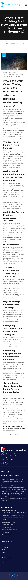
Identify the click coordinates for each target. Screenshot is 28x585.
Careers (4, 562)
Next (16, 435)
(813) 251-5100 (9, 493)
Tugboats (17, 76)
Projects (4, 555)
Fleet (3, 552)
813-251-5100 (9, 460)
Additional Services (7, 535)
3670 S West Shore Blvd (10, 454)
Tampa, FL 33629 (11, 456)
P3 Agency (16, 576)
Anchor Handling (6, 527)
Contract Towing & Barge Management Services (14, 512)
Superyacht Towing (7, 532)
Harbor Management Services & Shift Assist (13, 515)
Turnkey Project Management (9, 530)
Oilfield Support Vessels (8, 524)
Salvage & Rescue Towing (8, 522)
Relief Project (5, 547)
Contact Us (5, 560)
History (4, 545)
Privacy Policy (17, 575)
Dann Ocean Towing (10, 72)
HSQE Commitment (7, 557)
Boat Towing (7, 74)
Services (4, 550)
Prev (11, 435)
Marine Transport (9, 76)
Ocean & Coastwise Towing (9, 510)
